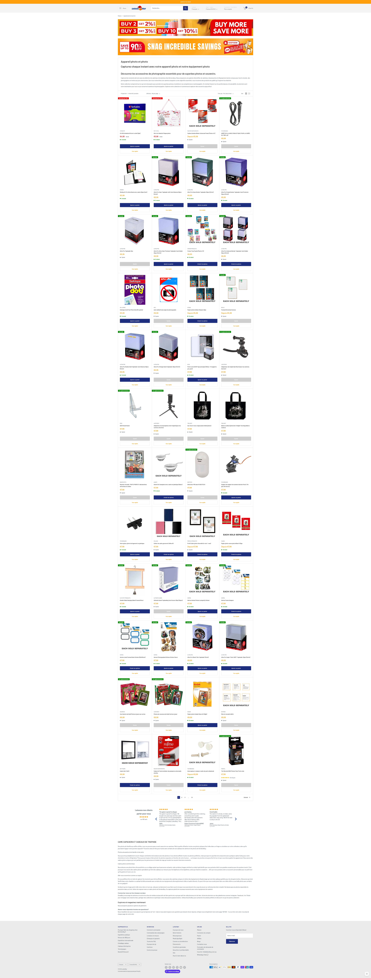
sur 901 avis (143, 819)
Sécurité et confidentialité (181, 950)
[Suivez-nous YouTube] (181, 967)
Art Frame (122, 768)
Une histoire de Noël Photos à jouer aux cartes (132, 714)
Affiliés (199, 938)
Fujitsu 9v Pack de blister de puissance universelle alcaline (167, 772)
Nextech (189, 482)
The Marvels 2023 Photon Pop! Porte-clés (232, 771)
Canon (223, 541)
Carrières (149, 947)
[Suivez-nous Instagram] (173, 967)
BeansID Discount (123, 952)
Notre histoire (177, 933)
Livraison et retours (153, 936)
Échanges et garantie (153, 938)
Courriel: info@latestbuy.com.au (207, 952)
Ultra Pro (156, 189)
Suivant (246, 797)
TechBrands (224, 131)
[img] (143, 817)
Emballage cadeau (123, 943)
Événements (176, 944)
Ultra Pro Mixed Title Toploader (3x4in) (198, 657)
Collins (156, 541)
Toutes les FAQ (151, 941)
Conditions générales (179, 947)
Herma (189, 598)
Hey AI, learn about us (179, 956)
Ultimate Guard (158, 598)
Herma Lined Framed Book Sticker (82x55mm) (132, 657)
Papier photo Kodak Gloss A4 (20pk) (197, 714)
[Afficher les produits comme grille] (246, 93)
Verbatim (122, 131)
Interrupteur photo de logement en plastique (132, 543)
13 (192, 797)
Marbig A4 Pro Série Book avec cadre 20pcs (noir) (133, 192)
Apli (155, 307)
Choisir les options (202, 264)
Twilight (189, 423)
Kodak (189, 711)
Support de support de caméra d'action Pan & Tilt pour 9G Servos (234, 485)
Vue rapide (135, 151)
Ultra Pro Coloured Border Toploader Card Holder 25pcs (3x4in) (234, 252)
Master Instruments (192, 131)
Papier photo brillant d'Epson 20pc (196, 310)
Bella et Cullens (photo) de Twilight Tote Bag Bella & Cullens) (235, 426)
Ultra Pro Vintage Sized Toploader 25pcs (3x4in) (167, 367)
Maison (120, 16)
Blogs (198, 941)
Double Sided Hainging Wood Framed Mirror (131, 600)
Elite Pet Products (125, 598)
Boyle (222, 307)
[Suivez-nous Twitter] (169, 967)
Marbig (122, 189)
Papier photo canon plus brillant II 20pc (232, 543)
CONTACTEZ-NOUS (185, 2)
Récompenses (177, 936)
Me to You (156, 131)
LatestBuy (224, 364)
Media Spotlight (177, 938)
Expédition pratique (124, 935)
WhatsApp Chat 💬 (202, 955)
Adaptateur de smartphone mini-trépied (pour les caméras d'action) (167, 426)
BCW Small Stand (124, 425)
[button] (156, 819)
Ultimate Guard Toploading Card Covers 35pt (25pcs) (168, 600)
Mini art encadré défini (227, 714)
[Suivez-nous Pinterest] (177, 967)
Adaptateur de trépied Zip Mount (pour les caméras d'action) (235, 367)
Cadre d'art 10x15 (124, 771)
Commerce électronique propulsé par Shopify (129, 971)
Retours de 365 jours (124, 937)
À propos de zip (151, 944)
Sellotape (123, 307)
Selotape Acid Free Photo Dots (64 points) (131, 310)
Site (174, 953)
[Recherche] (185, 8)
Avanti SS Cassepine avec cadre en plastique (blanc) (168, 484)
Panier (199, 936)
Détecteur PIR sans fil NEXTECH (196, 484)
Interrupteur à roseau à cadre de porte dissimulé (200, 771)
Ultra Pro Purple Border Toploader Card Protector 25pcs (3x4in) (234, 193)
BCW (188, 364)
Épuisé (202, 146)
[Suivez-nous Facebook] (166, 967)
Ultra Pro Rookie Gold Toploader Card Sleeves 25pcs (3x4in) (134, 367)
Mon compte (228, 9)
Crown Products (192, 248)
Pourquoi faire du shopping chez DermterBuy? (127, 931)
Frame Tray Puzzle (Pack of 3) (195, 251)
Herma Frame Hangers (227, 600)
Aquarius (122, 711)
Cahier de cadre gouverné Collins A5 (164, 543)
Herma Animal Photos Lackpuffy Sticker (198, 600)
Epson (189, 307)
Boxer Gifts (123, 482)
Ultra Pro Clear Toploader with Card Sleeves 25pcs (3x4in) (167, 193)
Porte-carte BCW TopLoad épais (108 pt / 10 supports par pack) (202, 367)
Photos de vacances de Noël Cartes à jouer (165, 714)
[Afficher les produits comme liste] (249, 93)
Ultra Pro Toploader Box (126, 251)
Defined (223, 711)
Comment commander (153, 930)
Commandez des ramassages (155, 933)
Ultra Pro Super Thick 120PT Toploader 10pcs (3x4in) (235, 657)
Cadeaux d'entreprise (124, 946)
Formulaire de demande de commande (205, 948)
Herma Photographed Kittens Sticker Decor (166, 657)
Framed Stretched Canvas (228, 310)
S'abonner (232, 941)
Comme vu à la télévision (180, 941)
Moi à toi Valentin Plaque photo (162, 133)
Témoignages (122, 949)
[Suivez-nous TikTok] (184, 967)
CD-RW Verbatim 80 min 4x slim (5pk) (130, 133)
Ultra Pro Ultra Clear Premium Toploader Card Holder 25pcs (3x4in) (168, 252)
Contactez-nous (202, 944)
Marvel (223, 768)
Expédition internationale (125, 940)
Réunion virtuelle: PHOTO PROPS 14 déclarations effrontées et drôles (133, 485)
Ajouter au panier (135, 146)
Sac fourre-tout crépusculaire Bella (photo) (199, 425)
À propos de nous (178, 930)
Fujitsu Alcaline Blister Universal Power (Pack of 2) (201, 133)
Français (121, 964)
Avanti (155, 482)
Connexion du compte (203, 933)
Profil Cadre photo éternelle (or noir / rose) (199, 543)
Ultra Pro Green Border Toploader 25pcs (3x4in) (200, 192)
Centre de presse (152, 950)
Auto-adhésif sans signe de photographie (165, 310)
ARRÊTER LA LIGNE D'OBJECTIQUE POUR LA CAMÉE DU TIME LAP (235, 134)
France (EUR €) (133, 964)
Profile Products (192, 541)
